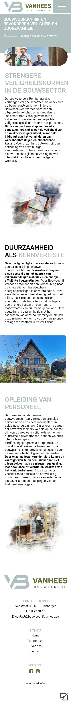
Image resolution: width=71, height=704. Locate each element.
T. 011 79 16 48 (35, 611)
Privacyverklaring (35, 683)
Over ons (35, 646)
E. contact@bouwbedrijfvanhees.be (35, 616)
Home (35, 635)
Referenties (35, 640)
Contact (35, 651)
